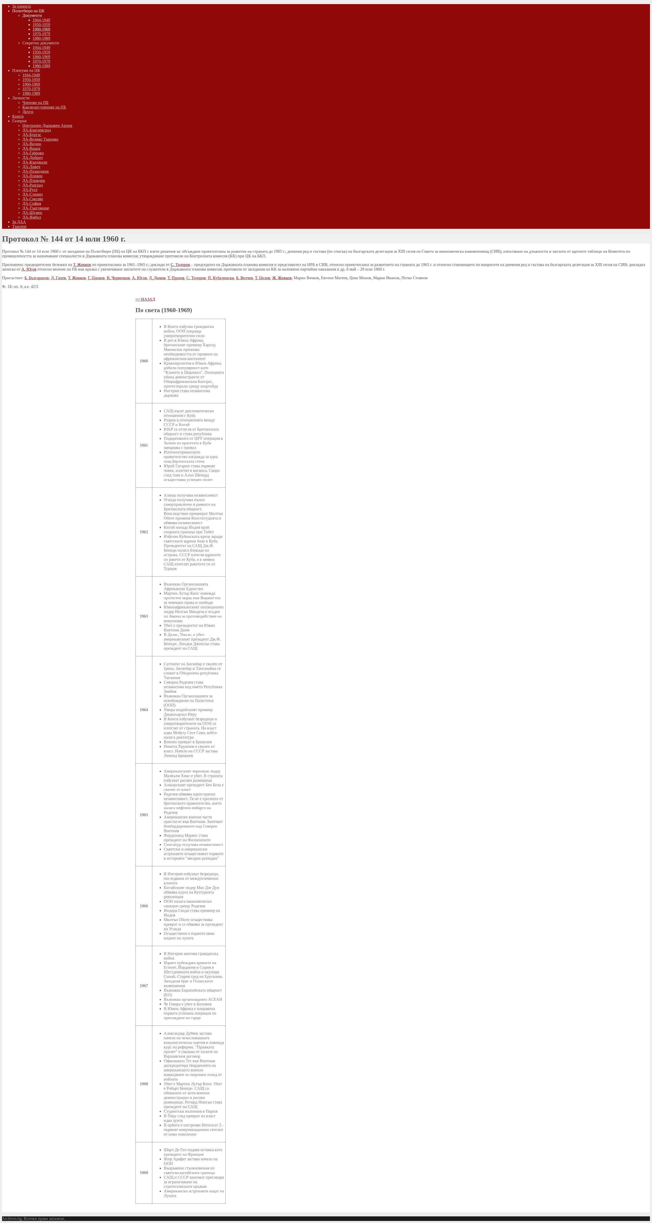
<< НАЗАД (145, 299)
